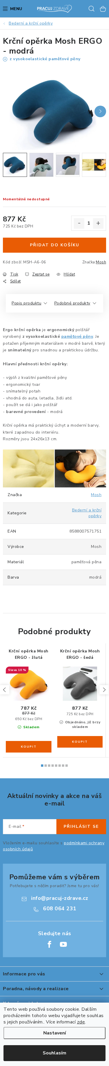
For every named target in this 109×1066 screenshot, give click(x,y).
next (104, 689)
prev (4, 689)
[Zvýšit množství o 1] (98, 223)
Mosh (101, 262)
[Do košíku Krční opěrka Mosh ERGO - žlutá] (28, 747)
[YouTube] (63, 944)
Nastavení (54, 1033)
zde (81, 1022)
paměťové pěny (77, 336)
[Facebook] (49, 944)
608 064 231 (59, 908)
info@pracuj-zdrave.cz (59, 898)
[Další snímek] (100, 111)
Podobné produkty (72, 303)
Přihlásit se (81, 826)
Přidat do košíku (54, 245)
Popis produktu (26, 303)
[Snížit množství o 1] (79, 223)
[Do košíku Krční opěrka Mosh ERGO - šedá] (80, 742)
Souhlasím (54, 1053)
